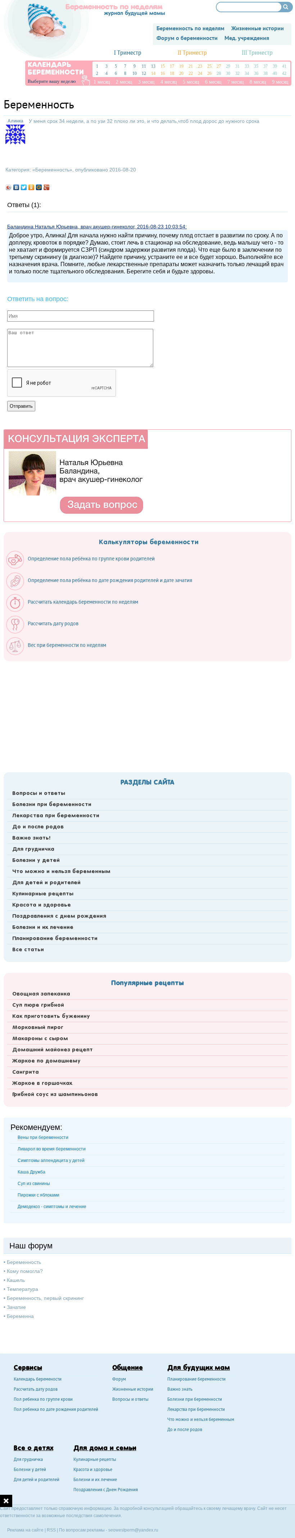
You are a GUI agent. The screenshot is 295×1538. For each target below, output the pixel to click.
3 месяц (146, 82)
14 (153, 73)
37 (265, 66)
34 (247, 73)
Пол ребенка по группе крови (43, 1400)
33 (247, 66)
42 (284, 73)
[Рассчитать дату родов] (46, 632)
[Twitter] (24, 187)
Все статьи (28, 949)
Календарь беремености (38, 1379)
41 (284, 66)
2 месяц (124, 82)
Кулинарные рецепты (42, 894)
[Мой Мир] (39, 187)
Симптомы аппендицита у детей (51, 1160)
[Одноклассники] (31, 187)
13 (153, 66)
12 (144, 73)
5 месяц (191, 82)
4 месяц (168, 82)
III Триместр (257, 53)
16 (162, 73)
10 (134, 73)
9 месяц (280, 82)
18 (172, 73)
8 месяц (258, 82)
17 (172, 66)
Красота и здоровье (41, 905)
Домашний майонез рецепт (52, 1049)
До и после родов (38, 827)
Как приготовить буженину (51, 1016)
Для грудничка (33, 849)
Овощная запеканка (41, 994)
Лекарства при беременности (55, 815)
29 (228, 66)
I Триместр (127, 53)
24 (200, 73)
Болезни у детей (36, 860)
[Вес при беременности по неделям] (59, 653)
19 (181, 66)
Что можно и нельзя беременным (61, 871)
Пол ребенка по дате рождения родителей (56, 1410)
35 (256, 66)
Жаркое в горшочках (42, 1083)
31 (237, 66)
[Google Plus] (46, 187)
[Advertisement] (147, 714)
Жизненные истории (132, 1389)
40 (275, 73)
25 (209, 66)
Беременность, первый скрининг (45, 1298)
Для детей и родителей (46, 882)
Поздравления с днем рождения (59, 916)
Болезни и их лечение (42, 927)
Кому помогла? (25, 1271)
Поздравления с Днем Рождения (105, 1490)
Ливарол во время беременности (52, 1149)
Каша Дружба (31, 1172)
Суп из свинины (34, 1183)
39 (275, 66)
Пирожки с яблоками (38, 1195)
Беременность (52, 170)
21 (191, 66)
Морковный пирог (37, 1027)
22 (191, 73)
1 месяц (102, 82)
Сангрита (25, 1072)
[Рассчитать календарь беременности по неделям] (75, 610)
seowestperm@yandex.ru (133, 1530)
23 (200, 66)
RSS (51, 1530)
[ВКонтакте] (16, 187)
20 (181, 73)
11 (144, 66)
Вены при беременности (43, 1137)
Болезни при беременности (51, 804)
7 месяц (235, 82)
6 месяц (213, 82)
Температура (22, 1289)
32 (237, 73)
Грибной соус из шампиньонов (55, 1094)
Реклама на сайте (25, 1530)
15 (162, 66)
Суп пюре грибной (38, 1005)
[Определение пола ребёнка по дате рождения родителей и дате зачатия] (102, 588)
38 (265, 73)
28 (219, 73)
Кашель (16, 1280)
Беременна (20, 1316)
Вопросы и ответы (38, 793)
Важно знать (179, 1389)
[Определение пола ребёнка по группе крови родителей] (84, 567)
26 (209, 73)
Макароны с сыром (40, 1038)
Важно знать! (31, 838)
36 (256, 73)
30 (228, 73)
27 (219, 66)
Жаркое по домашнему (46, 1061)
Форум (119, 1379)
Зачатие (16, 1307)
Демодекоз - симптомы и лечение (52, 1206)
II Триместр (192, 53)
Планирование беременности (54, 938)
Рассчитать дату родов (36, 1389)
